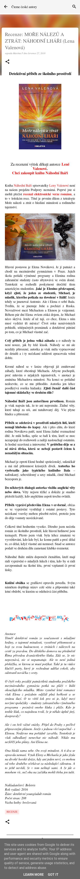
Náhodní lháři (23, 185)
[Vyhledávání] (74, 7)
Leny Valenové (59, 185)
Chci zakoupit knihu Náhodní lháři (40, 173)
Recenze (12, 811)
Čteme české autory (24, 7)
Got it (53, 875)
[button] (7, 62)
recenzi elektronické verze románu (47, 194)
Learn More (33, 875)
